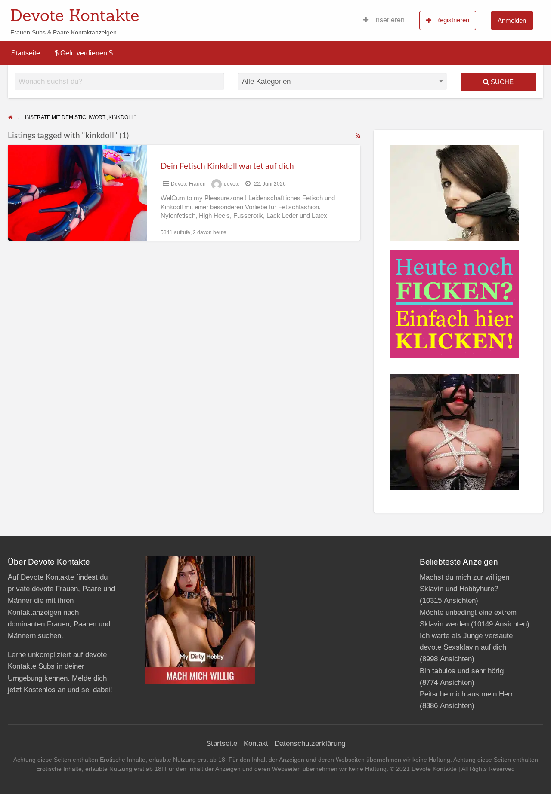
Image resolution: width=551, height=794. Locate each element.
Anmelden (512, 20)
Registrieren (452, 20)
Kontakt (256, 743)
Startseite (25, 53)
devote (232, 184)
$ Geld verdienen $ (84, 53)
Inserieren (388, 20)
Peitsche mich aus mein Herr (466, 694)
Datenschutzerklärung (310, 743)
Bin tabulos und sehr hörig (462, 671)
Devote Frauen (188, 184)
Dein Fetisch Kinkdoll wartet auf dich (227, 166)
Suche (501, 82)
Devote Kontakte (74, 15)
